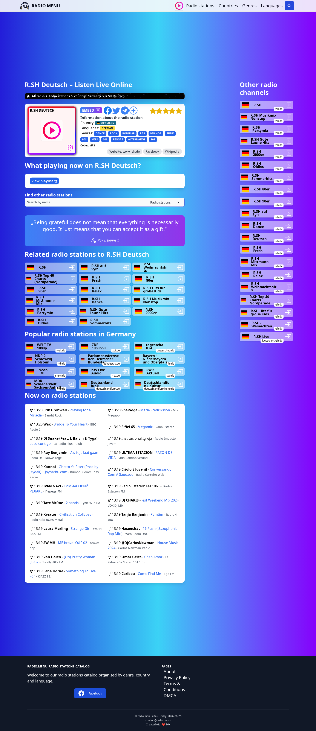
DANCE (100, 133)
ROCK (113, 133)
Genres (249, 6)
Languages (272, 6)
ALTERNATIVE (137, 139)
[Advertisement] (158, 42)
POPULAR (128, 133)
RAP (142, 133)
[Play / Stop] (179, 6)
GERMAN (107, 128)
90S (84, 139)
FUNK (170, 133)
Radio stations (200, 6)
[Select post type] (164, 202)
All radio (38, 96)
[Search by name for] (105, 202)
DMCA (170, 695)
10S (153, 139)
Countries (228, 6)
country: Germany (87, 96)
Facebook (152, 151)
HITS (95, 139)
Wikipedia (172, 151)
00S (105, 139)
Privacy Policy (177, 677)
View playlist (42, 181)
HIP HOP (155, 133)
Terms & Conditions (174, 686)
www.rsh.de (131, 151)
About (170, 671)
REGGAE (118, 139)
